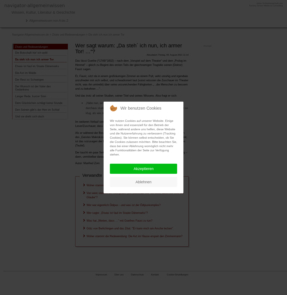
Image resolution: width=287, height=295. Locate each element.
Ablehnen (143, 182)
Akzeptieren (144, 169)
